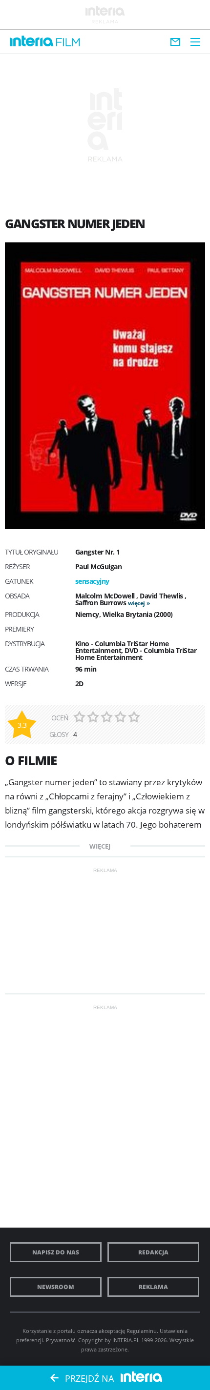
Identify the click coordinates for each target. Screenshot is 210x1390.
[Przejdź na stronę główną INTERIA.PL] (32, 41)
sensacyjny (92, 581)
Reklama (153, 1287)
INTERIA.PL (126, 1340)
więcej (136, 603)
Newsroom (55, 1287)
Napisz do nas (55, 1252)
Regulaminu (141, 1330)
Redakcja (153, 1252)
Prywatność (60, 1340)
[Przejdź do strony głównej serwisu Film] (68, 43)
